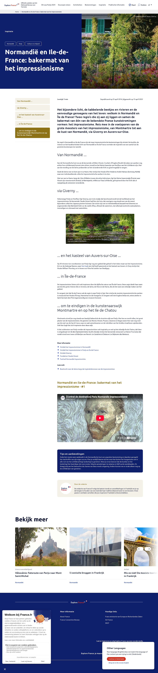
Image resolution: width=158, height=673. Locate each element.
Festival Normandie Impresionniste (73, 359)
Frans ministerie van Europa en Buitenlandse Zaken (123, 616)
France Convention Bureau (70, 620)
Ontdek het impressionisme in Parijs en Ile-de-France (79, 350)
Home (17, 12)
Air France (109, 620)
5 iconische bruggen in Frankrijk (87, 572)
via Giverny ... (22, 107)
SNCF (107, 623)
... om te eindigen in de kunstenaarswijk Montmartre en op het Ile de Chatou (32, 132)
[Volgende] (147, 549)
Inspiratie (102, 5)
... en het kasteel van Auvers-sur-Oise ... (31, 115)
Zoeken (143, 5)
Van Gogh (85, 266)
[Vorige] (140, 549)
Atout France (65, 616)
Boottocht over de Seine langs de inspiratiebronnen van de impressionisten (87, 369)
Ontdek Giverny (65, 353)
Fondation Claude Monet (69, 356)
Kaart (134, 5)
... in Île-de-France (24, 123)
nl (149, 5)
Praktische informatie (116, 5)
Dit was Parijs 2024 (48, 5)
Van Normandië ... (24, 101)
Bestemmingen (90, 5)
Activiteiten (77, 5)
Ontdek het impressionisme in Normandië (75, 347)
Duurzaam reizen (64, 5)
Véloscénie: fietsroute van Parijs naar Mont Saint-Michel (38, 574)
